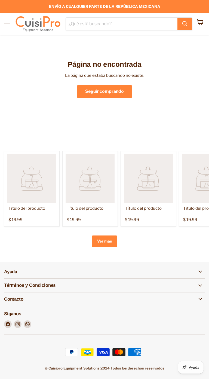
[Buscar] (184, 24)
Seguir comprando (104, 91)
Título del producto (26, 208)
